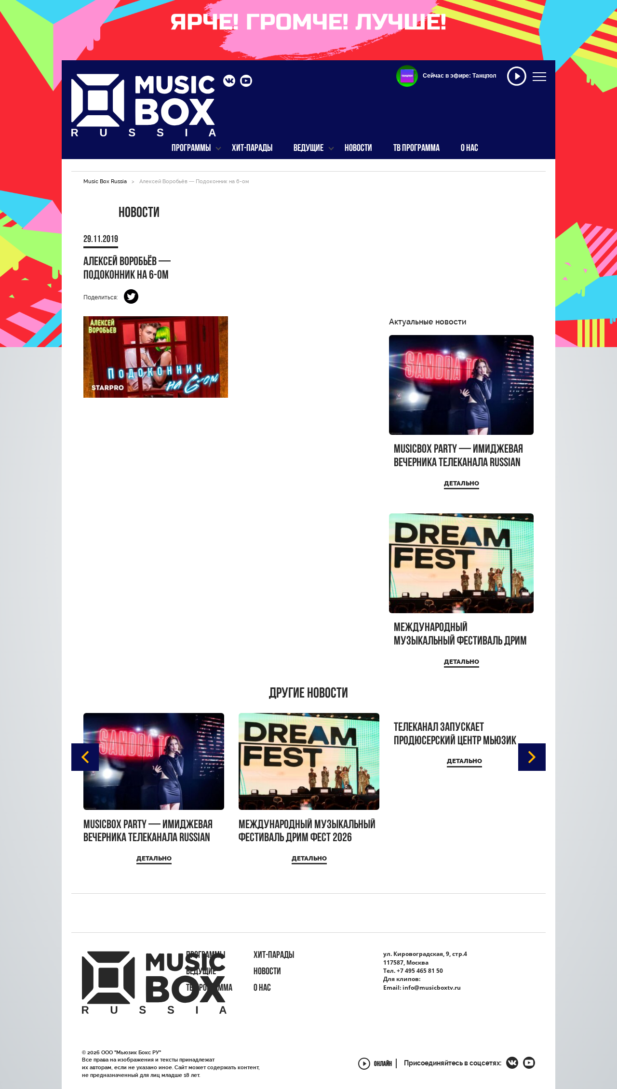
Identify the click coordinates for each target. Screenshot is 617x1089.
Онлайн (383, 1064)
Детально (461, 483)
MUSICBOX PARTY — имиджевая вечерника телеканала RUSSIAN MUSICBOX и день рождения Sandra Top (458, 456)
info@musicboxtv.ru (431, 987)
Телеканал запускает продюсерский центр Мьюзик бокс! (455, 734)
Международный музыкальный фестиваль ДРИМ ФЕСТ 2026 (460, 634)
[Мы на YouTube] (246, 82)
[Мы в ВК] (229, 82)
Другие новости (308, 694)
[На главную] (143, 109)
